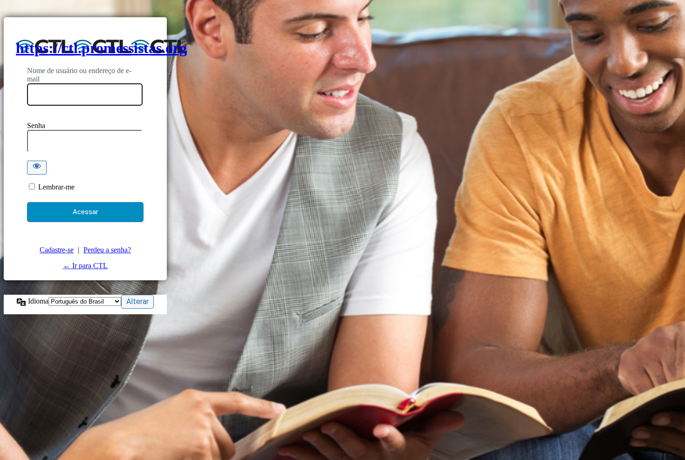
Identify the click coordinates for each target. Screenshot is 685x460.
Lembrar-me (56, 187)
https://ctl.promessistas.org (101, 48)
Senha (36, 125)
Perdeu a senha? (107, 250)
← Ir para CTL (85, 266)
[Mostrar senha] (37, 168)
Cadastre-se (57, 250)
